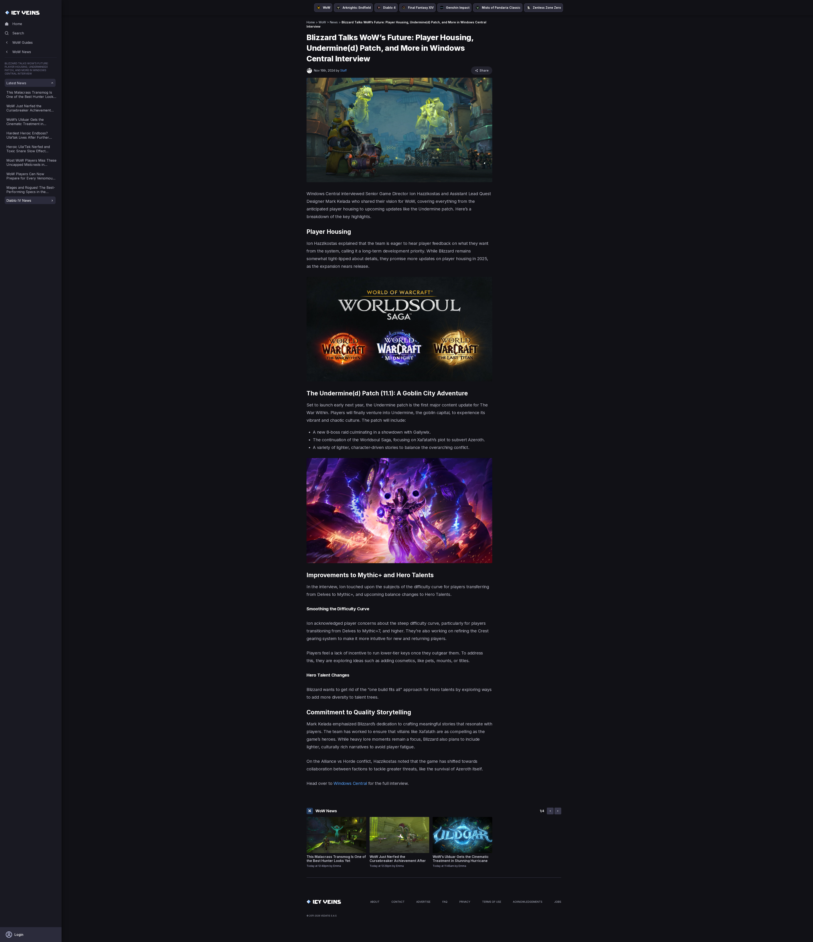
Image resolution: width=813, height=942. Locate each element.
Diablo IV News (18, 200)
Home (311, 22)
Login (18, 934)
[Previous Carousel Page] (550, 811)
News (334, 22)
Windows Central (350, 783)
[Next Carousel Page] (557, 811)
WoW (322, 22)
